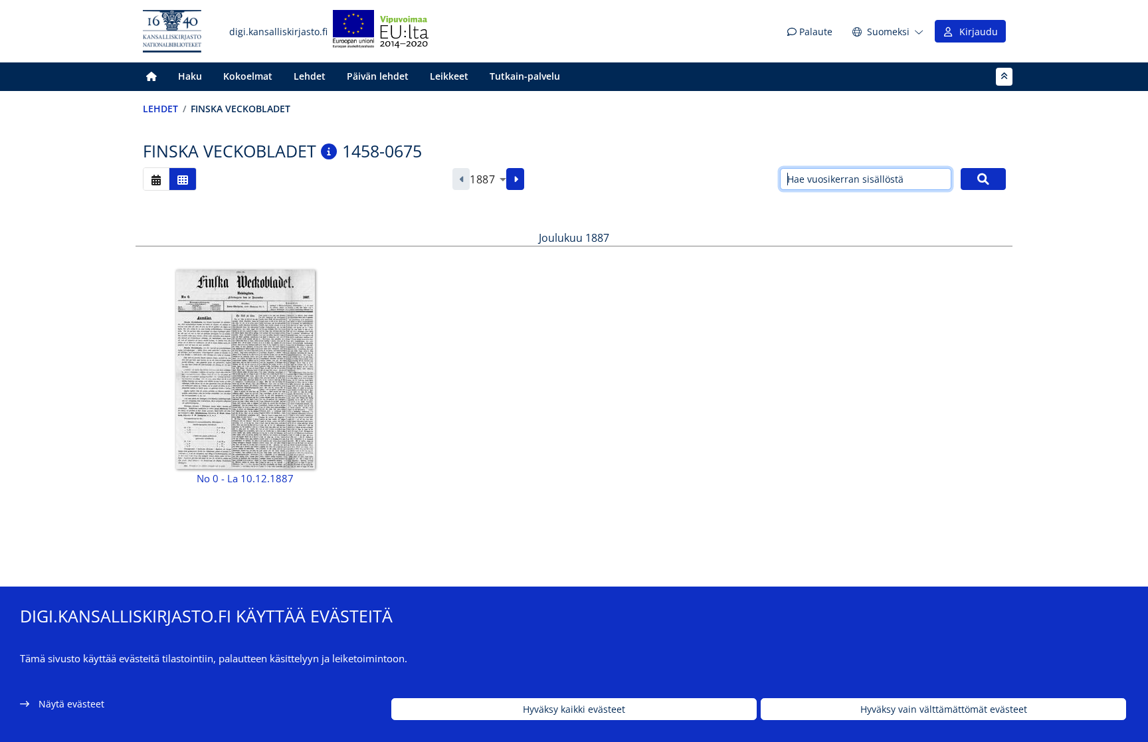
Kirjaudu (976, 31)
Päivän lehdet (378, 76)
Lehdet (310, 76)
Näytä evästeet (71, 703)
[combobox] (488, 179)
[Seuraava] (515, 179)
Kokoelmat (247, 76)
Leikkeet (449, 76)
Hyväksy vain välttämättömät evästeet (943, 709)
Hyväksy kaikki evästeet (574, 709)
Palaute (814, 31)
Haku (190, 76)
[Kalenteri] (156, 179)
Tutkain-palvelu (525, 76)
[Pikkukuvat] (182, 179)
